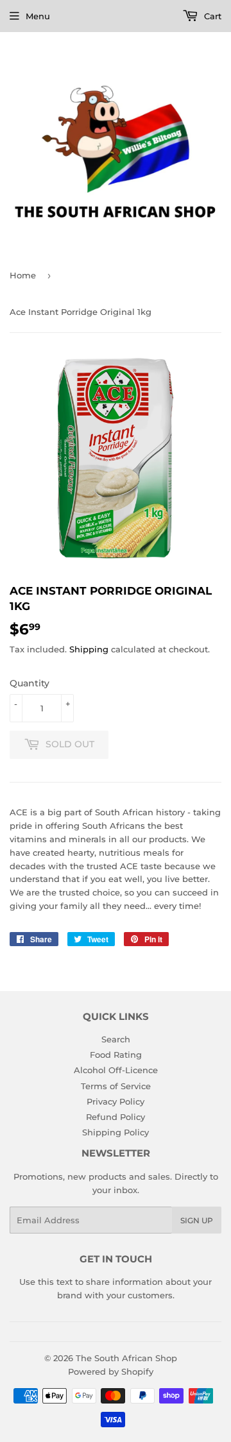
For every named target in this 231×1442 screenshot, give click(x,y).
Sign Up (196, 1220)
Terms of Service (116, 1086)
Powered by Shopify (110, 1371)
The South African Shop (126, 1358)
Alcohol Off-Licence (116, 1070)
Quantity (29, 683)
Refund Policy (115, 1117)
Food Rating (116, 1054)
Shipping (88, 649)
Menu (38, 16)
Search (115, 1039)
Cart (211, 16)
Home (23, 275)
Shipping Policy (115, 1132)
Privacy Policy (115, 1101)
